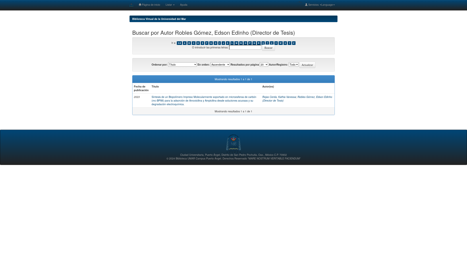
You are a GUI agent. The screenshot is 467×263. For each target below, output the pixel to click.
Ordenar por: (159, 64)
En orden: (204, 64)
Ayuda (183, 4)
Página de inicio (150, 4)
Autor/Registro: (278, 64)
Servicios (313, 4)
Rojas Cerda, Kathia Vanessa (279, 97)
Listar (169, 4)
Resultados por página (245, 64)
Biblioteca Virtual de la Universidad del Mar (159, 19)
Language (327, 4)
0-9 (179, 43)
